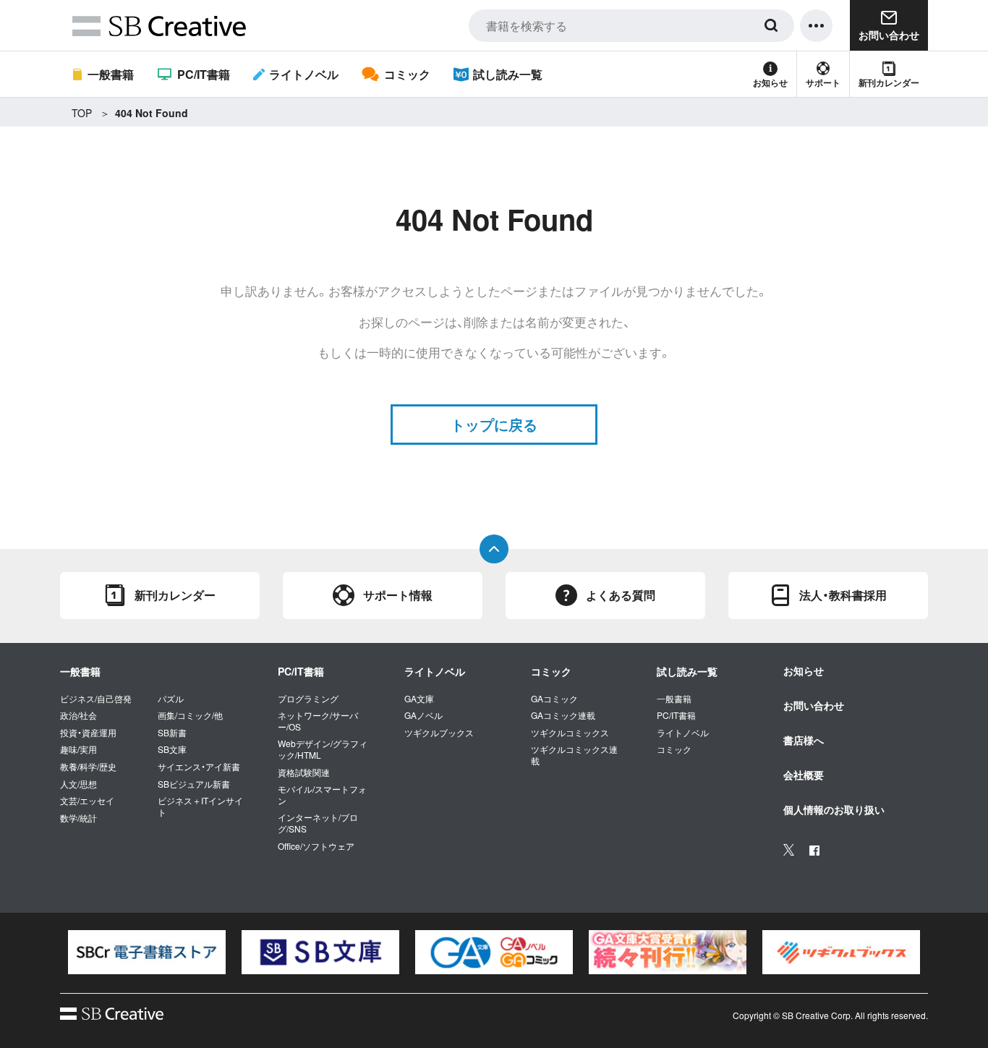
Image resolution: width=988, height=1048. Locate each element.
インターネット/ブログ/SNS (318, 822)
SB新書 (172, 732)
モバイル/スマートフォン (322, 794)
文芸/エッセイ (87, 800)
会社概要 (803, 774)
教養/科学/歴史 (88, 766)
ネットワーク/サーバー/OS (318, 721)
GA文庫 (419, 698)
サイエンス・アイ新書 (199, 766)
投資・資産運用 (88, 732)
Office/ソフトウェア (316, 846)
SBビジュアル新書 (194, 784)
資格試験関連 (304, 772)
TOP (82, 113)
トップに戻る (494, 424)
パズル (171, 698)
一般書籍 (111, 74)
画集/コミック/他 (190, 715)
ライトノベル (303, 74)
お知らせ (770, 82)
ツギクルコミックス (570, 732)
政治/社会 (78, 715)
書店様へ (803, 739)
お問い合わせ (813, 705)
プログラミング (308, 698)
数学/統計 (78, 818)
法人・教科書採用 (843, 595)
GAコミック (554, 698)
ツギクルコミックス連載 (574, 755)
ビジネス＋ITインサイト (200, 806)
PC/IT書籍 (203, 74)
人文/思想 (78, 784)
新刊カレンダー (889, 82)
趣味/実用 (78, 749)
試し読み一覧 (507, 74)
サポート (823, 82)
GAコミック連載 (563, 715)
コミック (407, 74)
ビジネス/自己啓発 (96, 698)
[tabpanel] (147, 952)
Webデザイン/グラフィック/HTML (322, 749)
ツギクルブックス (439, 732)
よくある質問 (620, 595)
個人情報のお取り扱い (834, 809)
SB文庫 (172, 749)
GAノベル (423, 715)
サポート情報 (398, 595)
